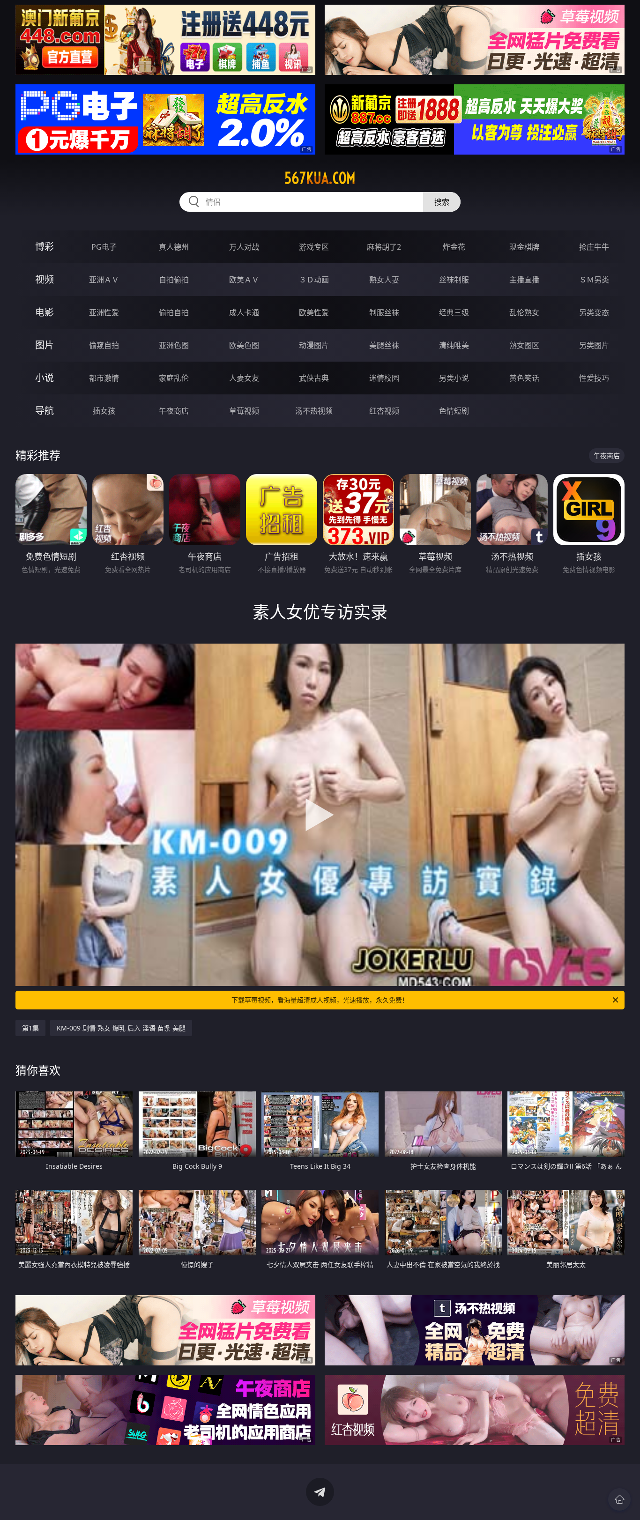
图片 (44, 345)
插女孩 (104, 411)
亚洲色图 (174, 345)
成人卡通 (244, 312)
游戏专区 (314, 247)
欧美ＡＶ (244, 279)
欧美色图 (244, 345)
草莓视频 (244, 411)
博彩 (44, 246)
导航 (44, 410)
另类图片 (594, 345)
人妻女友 (244, 378)
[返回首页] (619, 1499)
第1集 (30, 1027)
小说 (44, 377)
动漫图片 (314, 345)
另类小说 (454, 378)
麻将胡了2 (384, 247)
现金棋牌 (524, 247)
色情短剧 (454, 411)
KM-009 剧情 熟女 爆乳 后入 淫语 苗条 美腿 (121, 1027)
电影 (44, 312)
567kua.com (320, 178)
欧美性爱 (314, 312)
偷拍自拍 (174, 312)
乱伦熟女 (524, 312)
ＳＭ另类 (594, 279)
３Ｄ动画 (314, 279)
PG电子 (104, 247)
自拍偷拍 (174, 279)
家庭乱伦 (174, 378)
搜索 (441, 202)
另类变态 (594, 312)
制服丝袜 (384, 312)
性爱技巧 (594, 378)
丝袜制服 (454, 279)
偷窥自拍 (104, 345)
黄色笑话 (524, 378)
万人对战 (244, 247)
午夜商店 (174, 411)
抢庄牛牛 (594, 247)
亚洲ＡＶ (104, 279)
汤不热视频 (314, 411)
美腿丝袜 (384, 345)
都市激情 (104, 378)
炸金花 (454, 247)
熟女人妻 (384, 279)
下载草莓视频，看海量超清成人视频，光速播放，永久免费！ (320, 999)
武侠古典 (314, 378)
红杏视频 (384, 411)
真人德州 (174, 247)
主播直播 (524, 279)
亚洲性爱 (104, 312)
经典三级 (454, 312)
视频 (44, 279)
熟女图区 (524, 345)
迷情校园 (384, 378)
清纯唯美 (454, 345)
